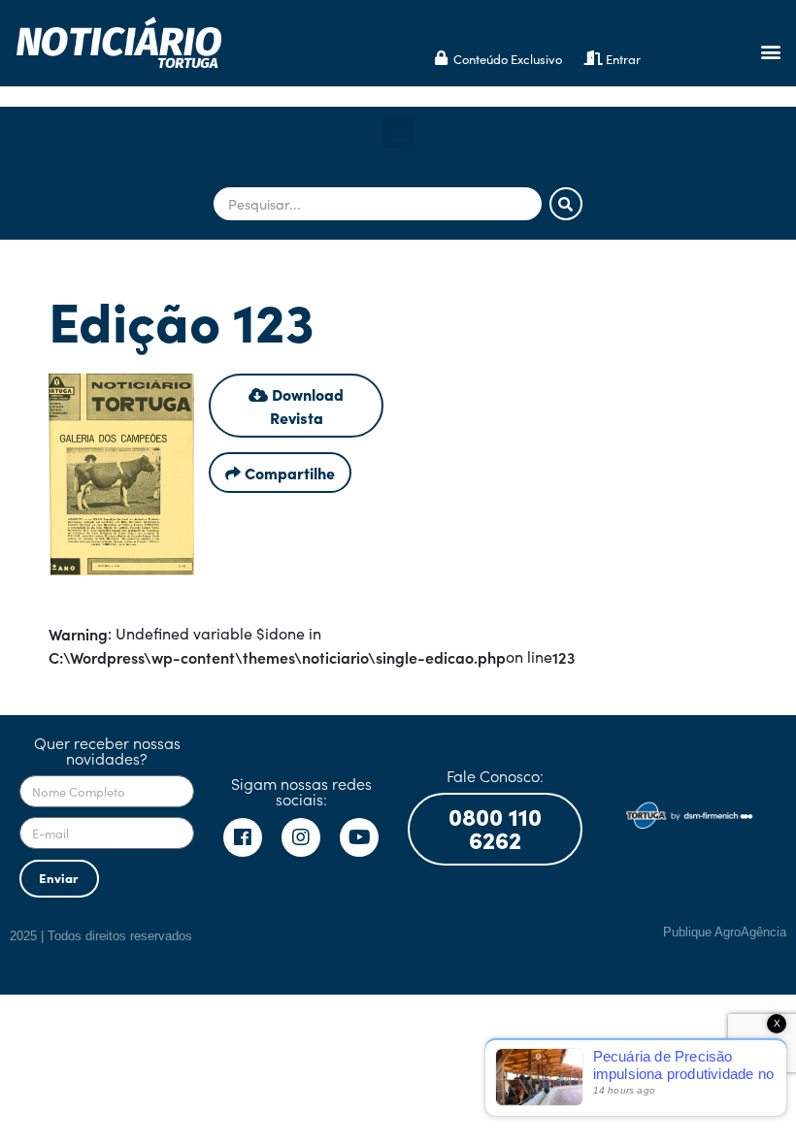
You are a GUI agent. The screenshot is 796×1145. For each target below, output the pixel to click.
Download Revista (306, 405)
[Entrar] (593, 57)
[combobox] (378, 203)
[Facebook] (242, 837)
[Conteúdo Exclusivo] (441, 57)
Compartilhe (288, 472)
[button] (770, 51)
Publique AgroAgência (724, 932)
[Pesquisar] (565, 203)
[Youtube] (359, 837)
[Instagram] (301, 837)
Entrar (623, 58)
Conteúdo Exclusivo (507, 58)
